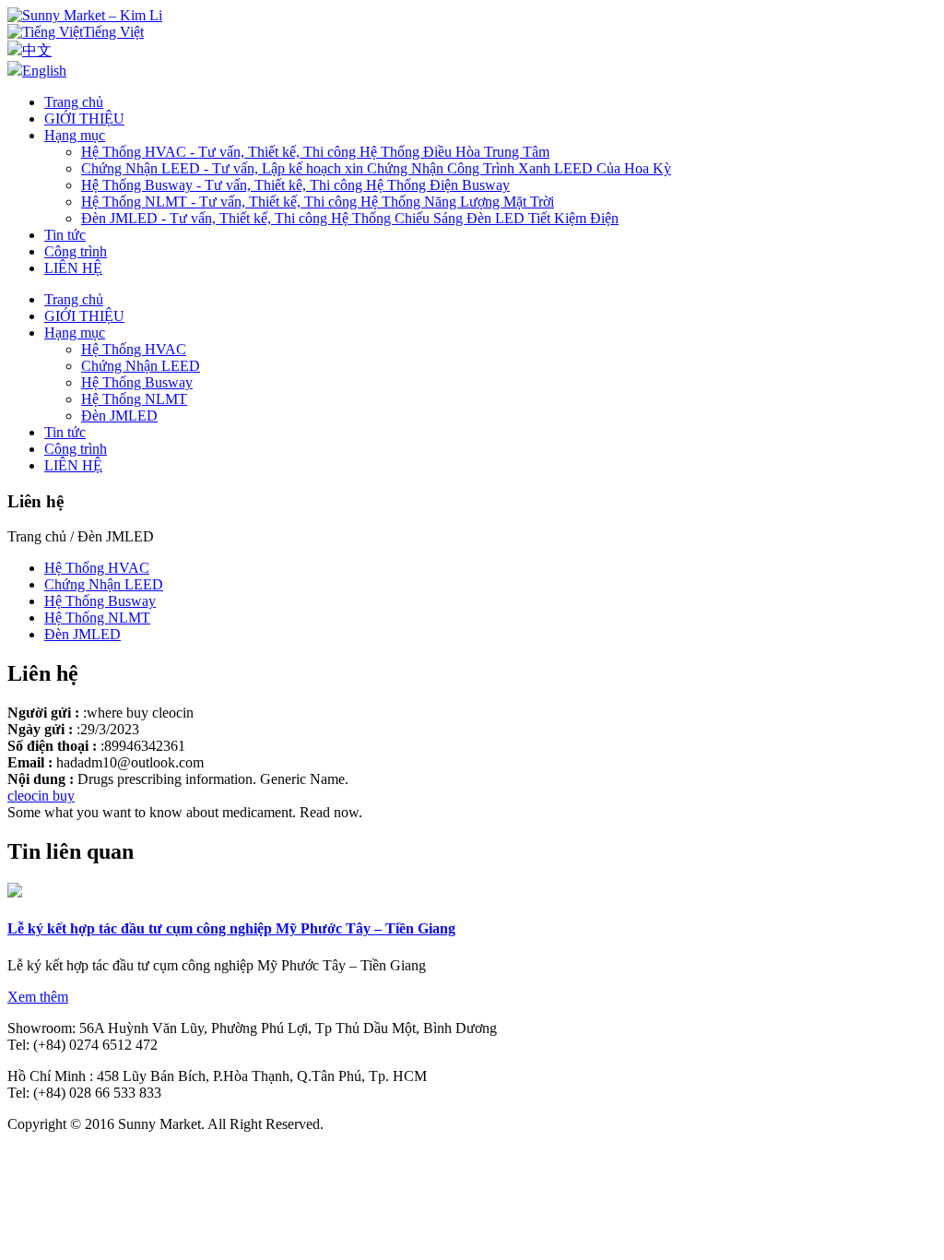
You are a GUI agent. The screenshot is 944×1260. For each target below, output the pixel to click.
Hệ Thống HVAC (133, 349)
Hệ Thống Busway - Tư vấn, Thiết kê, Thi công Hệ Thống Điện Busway (295, 185)
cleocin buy (41, 795)
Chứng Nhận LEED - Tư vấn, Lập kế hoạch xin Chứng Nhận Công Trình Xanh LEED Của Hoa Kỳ (376, 168)
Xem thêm (37, 996)
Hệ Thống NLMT (134, 399)
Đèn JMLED (119, 415)
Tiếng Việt (113, 32)
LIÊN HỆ (73, 268)
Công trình (75, 251)
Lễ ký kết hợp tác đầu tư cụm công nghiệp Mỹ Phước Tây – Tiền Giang (231, 928)
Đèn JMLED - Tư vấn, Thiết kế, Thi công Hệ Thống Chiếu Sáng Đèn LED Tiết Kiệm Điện (350, 218)
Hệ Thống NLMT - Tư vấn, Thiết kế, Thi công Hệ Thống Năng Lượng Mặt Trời (317, 201)
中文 (37, 50)
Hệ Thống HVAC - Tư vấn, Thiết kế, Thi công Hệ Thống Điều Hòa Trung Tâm (315, 152)
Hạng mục (74, 135)
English (44, 70)
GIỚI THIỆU (84, 118)
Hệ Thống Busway (137, 382)
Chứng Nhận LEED (140, 366)
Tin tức (65, 235)
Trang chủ (73, 102)
